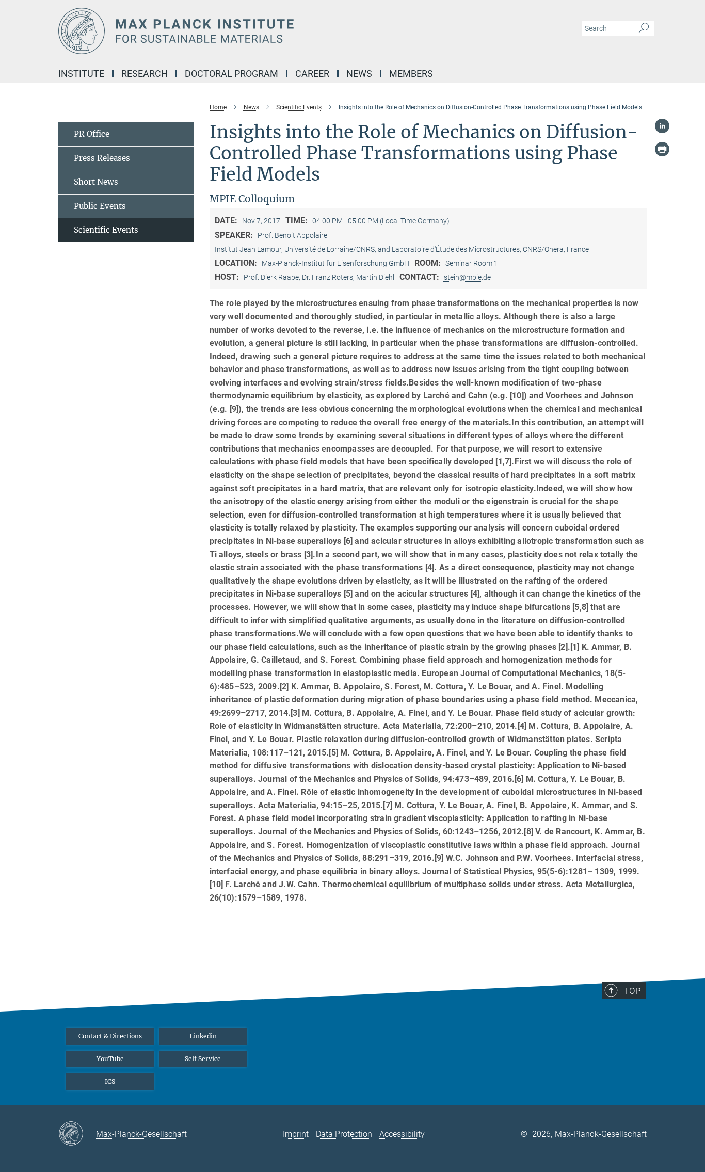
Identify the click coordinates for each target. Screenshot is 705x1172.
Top (632, 991)
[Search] (643, 28)
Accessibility (402, 1134)
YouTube (110, 1059)
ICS (110, 1081)
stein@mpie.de (467, 277)
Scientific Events (106, 230)
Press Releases (102, 158)
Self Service (203, 1059)
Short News (96, 182)
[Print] (662, 149)
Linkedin (203, 1036)
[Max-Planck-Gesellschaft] (77, 1134)
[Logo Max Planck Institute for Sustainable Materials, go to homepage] (251, 31)
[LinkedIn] (662, 126)
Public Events (100, 206)
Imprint (296, 1134)
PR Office (91, 134)
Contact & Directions (110, 1036)
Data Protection (344, 1134)
